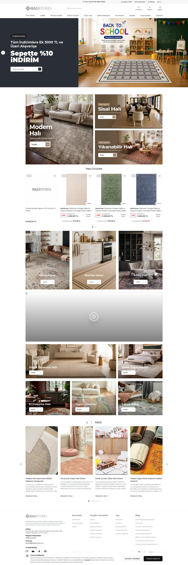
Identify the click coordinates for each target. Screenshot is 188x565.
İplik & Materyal (103, 15)
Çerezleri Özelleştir (132, 559)
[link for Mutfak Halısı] (94, 260)
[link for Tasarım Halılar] (94, 398)
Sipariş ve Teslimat (96, 526)
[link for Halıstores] (94, 52)
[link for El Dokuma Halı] (48, 398)
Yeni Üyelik (119, 519)
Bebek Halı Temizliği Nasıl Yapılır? (145, 537)
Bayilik (74, 526)
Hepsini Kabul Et (153, 559)
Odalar (42, 15)
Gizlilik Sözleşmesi (121, 530)
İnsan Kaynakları (77, 523)
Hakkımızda (76, 519)
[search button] (68, 8)
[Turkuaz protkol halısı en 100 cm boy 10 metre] (42, 189)
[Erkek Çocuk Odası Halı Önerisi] (111, 450)
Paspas (132, 15)
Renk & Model (56, 15)
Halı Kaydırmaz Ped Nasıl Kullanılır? (146, 544)
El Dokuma (119, 15)
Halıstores (64, 208)
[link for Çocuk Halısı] (140, 398)
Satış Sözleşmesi (121, 526)
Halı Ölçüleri (139, 523)
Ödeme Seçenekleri (96, 530)
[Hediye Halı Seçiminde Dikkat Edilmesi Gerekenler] (42, 450)
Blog (137, 515)
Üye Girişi (119, 523)
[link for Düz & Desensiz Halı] (71, 361)
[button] (3, 53)
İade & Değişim (95, 523)
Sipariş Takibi (127, 2)
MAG (98, 422)
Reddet (87, 560)
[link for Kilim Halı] (141, 260)
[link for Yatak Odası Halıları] (140, 361)
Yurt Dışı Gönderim (96, 533)
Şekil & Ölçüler (73, 15)
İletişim (152, 2)
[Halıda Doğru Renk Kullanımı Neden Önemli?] (146, 450)
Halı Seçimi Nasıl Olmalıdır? (144, 526)
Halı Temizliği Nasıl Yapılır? (143, 533)
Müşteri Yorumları (95, 537)
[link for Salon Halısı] (47, 260)
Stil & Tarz (88, 15)
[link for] (59, 129)
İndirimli (159, 15)
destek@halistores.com (35, 543)
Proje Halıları (145, 15)
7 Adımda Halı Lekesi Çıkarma (144, 540)
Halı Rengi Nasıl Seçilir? (142, 530)
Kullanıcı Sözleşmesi (122, 533)
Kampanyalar (141, 2)
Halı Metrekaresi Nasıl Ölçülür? (145, 519)
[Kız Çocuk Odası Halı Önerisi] (76, 450)
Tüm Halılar (30, 15)
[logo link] (39, 8)
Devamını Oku (31, 496)
